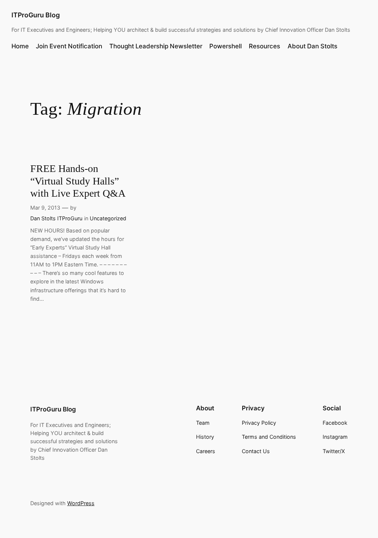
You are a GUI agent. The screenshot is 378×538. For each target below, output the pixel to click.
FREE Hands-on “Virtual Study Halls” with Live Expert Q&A (78, 181)
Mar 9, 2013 (45, 207)
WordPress (80, 503)
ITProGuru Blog (35, 15)
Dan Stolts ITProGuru (56, 218)
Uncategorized (108, 218)
